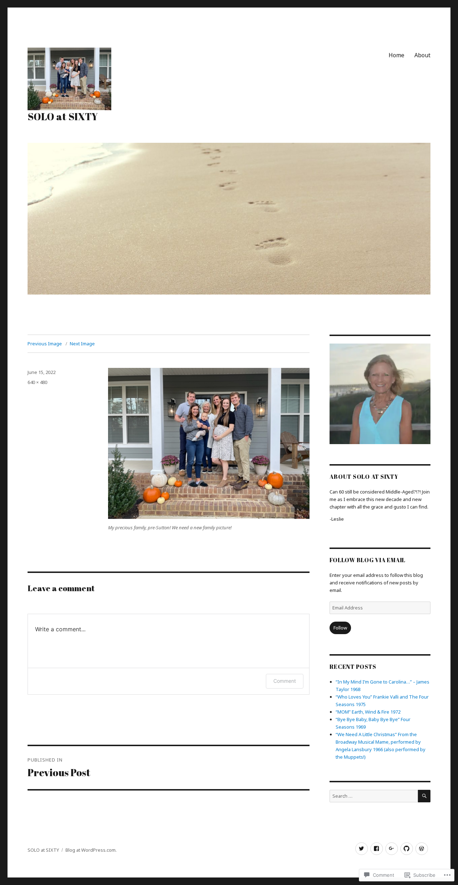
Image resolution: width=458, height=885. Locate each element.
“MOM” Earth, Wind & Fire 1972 (368, 712)
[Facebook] (376, 848)
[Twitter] (361, 848)
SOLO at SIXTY (63, 116)
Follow (340, 627)
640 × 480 (37, 382)
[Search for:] (374, 796)
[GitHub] (406, 848)
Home (396, 55)
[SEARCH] (424, 796)
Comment (284, 681)
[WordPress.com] (421, 848)
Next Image (82, 343)
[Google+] (391, 848)
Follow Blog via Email (367, 560)
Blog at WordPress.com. (91, 850)
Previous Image (45, 343)
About (422, 55)
